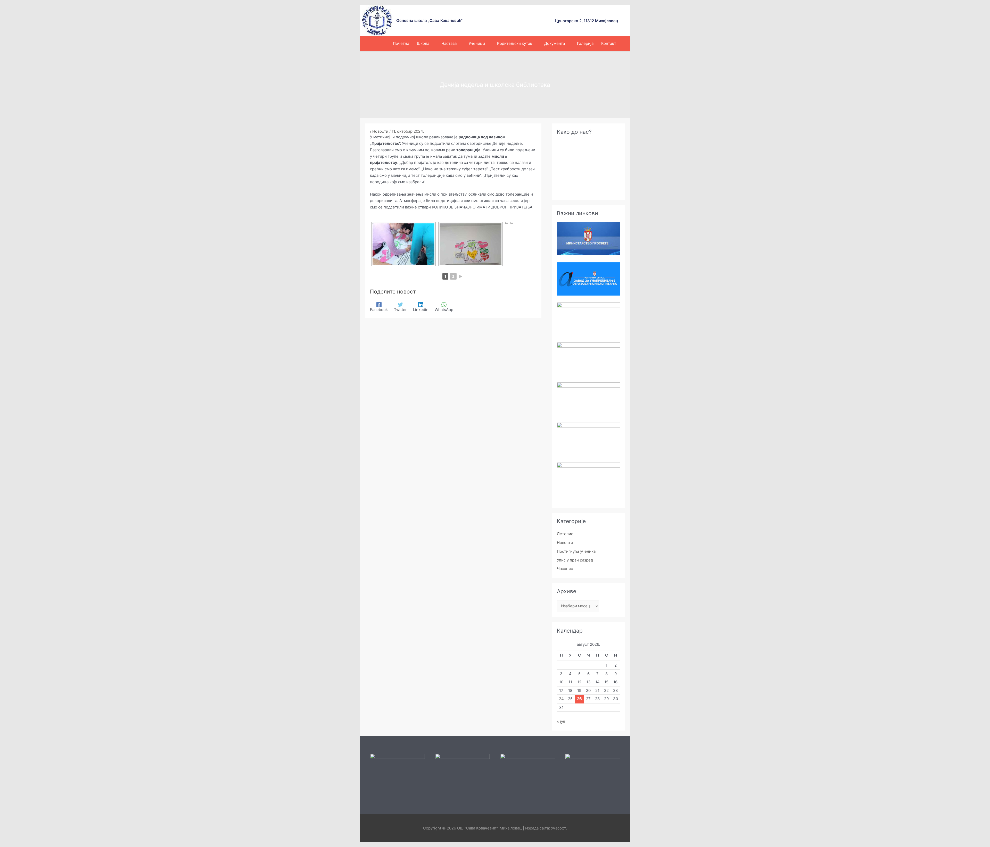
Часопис (565, 568)
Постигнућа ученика (576, 551)
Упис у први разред (575, 560)
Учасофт (558, 828)
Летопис (565, 533)
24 (561, 698)
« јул (561, 721)
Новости (380, 131)
